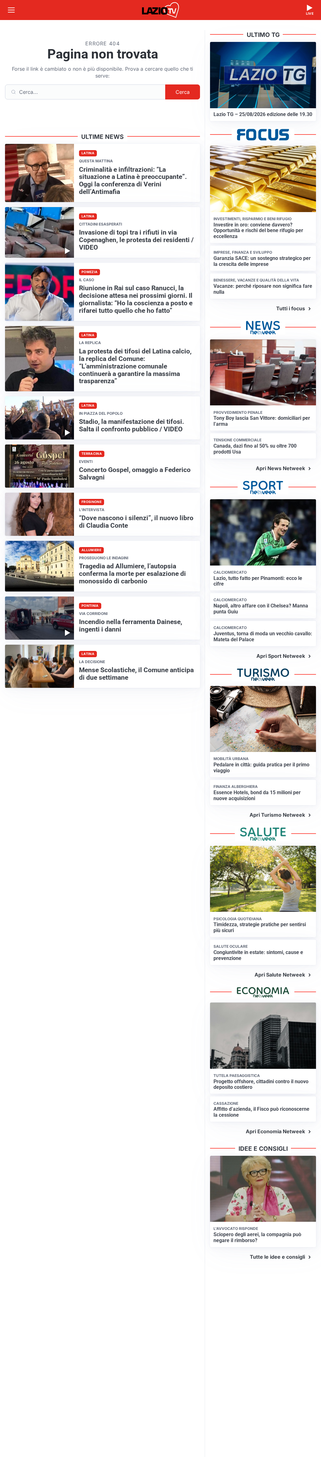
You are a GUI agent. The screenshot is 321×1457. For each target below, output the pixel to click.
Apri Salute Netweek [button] (280, 975)
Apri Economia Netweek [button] (275, 1131)
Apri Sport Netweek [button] (280, 656)
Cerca (183, 92)
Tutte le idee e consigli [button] (277, 1257)
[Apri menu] (11, 10)
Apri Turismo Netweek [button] (277, 815)
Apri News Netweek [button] (280, 468)
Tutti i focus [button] (290, 308)
